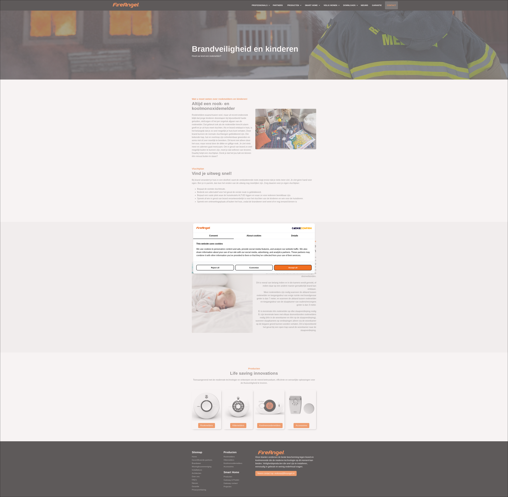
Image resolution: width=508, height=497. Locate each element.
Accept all (292, 268)
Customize (254, 268)
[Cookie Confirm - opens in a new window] (302, 228)
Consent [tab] (213, 236)
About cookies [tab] (254, 236)
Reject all (215, 268)
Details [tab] (294, 236)
